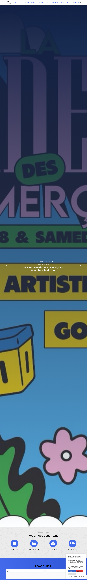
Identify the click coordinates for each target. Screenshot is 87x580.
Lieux (48, 2)
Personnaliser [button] (72, 574)
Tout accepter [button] (72, 571)
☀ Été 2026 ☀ (41, 2)
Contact (62, 2)
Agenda (33, 2)
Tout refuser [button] (79, 571)
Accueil (27, 2)
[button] (6, 266)
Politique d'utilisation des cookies (76, 576)
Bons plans (55, 2)
